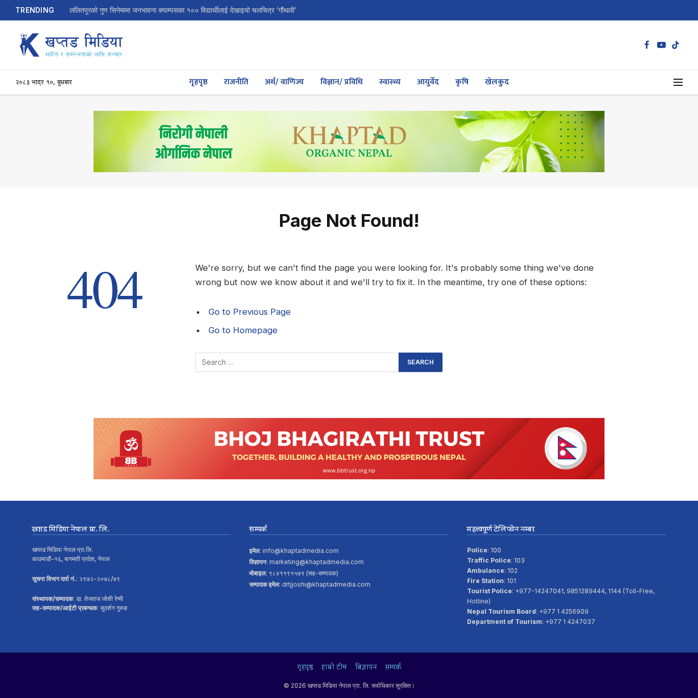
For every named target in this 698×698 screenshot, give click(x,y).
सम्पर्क (393, 668)
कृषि (462, 82)
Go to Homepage (242, 330)
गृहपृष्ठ (198, 82)
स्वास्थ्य (390, 82)
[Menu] (678, 82)
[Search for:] (297, 362)
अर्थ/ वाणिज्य (284, 82)
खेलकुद (497, 82)
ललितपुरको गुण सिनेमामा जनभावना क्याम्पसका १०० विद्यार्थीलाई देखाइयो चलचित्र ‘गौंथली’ (182, 10)
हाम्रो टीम (334, 668)
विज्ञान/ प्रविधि (341, 82)
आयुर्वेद (428, 82)
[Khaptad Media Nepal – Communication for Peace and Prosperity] (71, 44)
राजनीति (236, 82)
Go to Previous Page (249, 312)
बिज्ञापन (366, 668)
